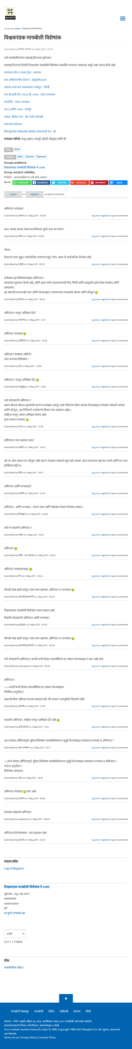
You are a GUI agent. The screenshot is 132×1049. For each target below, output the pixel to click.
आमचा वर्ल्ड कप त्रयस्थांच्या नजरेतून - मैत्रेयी (27, 87)
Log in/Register (14, 868)
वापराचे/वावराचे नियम (15, 1025)
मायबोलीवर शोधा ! (14, 967)
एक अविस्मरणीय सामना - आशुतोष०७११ (25, 80)
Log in (13, 194)
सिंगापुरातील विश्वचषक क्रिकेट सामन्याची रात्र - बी (30, 131)
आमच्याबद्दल (46, 1025)
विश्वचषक (30, 157)
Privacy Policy (29, 1037)
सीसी (88, 1011)
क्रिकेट (17, 150)
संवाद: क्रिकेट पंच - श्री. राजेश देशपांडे (23, 117)
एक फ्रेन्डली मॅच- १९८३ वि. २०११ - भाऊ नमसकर (29, 94)
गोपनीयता (33, 1025)
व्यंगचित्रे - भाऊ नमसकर (17, 102)
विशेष (51, 1011)
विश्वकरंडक (41, 157)
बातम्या (76, 1011)
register (34, 194)
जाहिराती (63, 1011)
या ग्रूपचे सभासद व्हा (14, 913)
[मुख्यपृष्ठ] (10, 13)
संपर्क (56, 1025)
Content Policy (47, 1037)
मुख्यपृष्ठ (17, 28)
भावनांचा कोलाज (13, 124)
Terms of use (11, 1037)
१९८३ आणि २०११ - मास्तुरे (17, 109)
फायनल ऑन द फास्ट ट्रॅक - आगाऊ (22, 72)
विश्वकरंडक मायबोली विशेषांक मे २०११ (24, 167)
